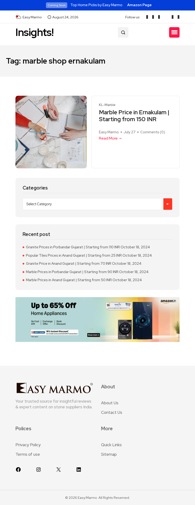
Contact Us (111, 412)
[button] (174, 32)
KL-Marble (107, 105)
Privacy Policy (28, 444)
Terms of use (27, 454)
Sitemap (109, 454)
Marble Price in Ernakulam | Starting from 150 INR (134, 116)
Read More (108, 138)
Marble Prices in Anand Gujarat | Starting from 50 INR (69, 280)
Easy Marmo (109, 132)
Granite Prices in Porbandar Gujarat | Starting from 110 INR (73, 247)
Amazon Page (139, 5)
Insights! (34, 32)
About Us (109, 402)
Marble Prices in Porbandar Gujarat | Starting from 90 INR (72, 272)
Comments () (152, 132)
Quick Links (111, 444)
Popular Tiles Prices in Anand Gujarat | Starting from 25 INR (74, 255)
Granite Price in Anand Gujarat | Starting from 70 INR (68, 263)
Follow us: (132, 17)
